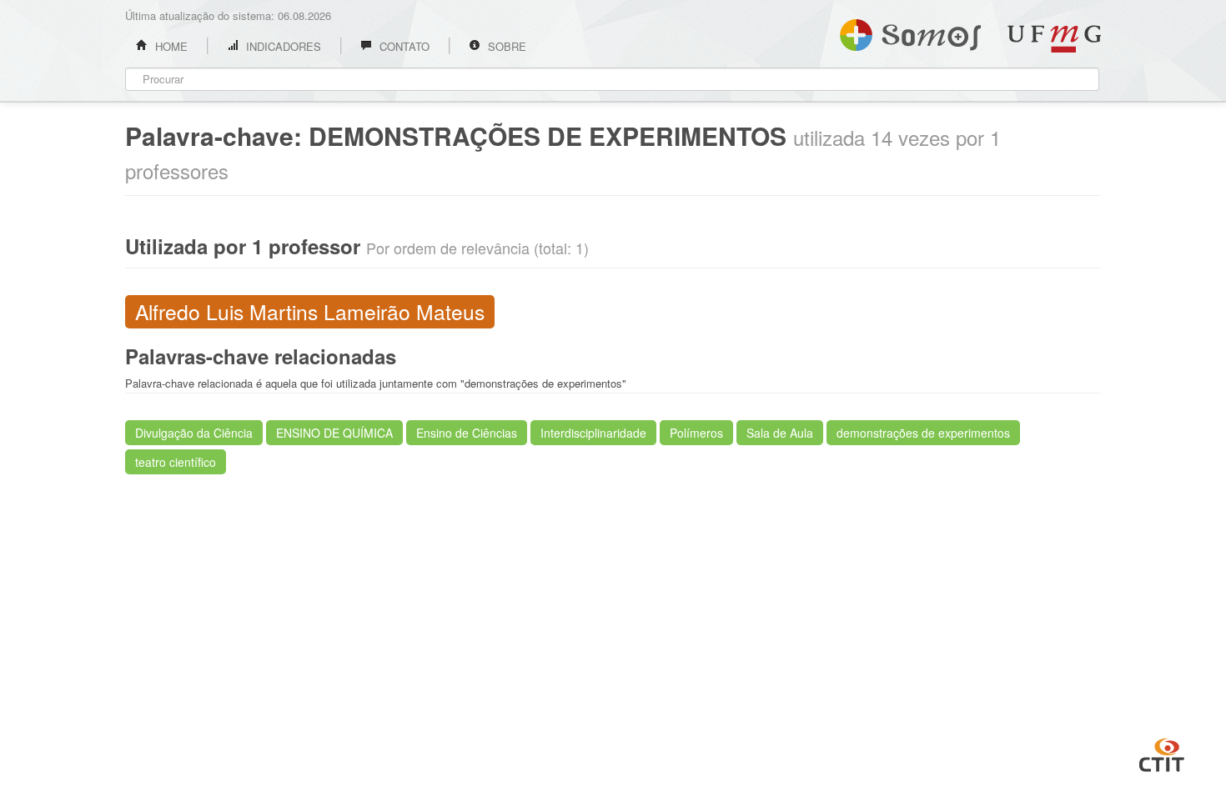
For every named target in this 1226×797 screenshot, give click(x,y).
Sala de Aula (779, 432)
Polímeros (696, 432)
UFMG (1054, 39)
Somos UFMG (910, 31)
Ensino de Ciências (466, 432)
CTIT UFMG (1161, 753)
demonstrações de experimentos (923, 432)
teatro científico (175, 462)
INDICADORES (282, 46)
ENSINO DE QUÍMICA (334, 432)
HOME (170, 46)
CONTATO (403, 46)
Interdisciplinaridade (593, 432)
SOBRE (505, 46)
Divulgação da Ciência (194, 432)
